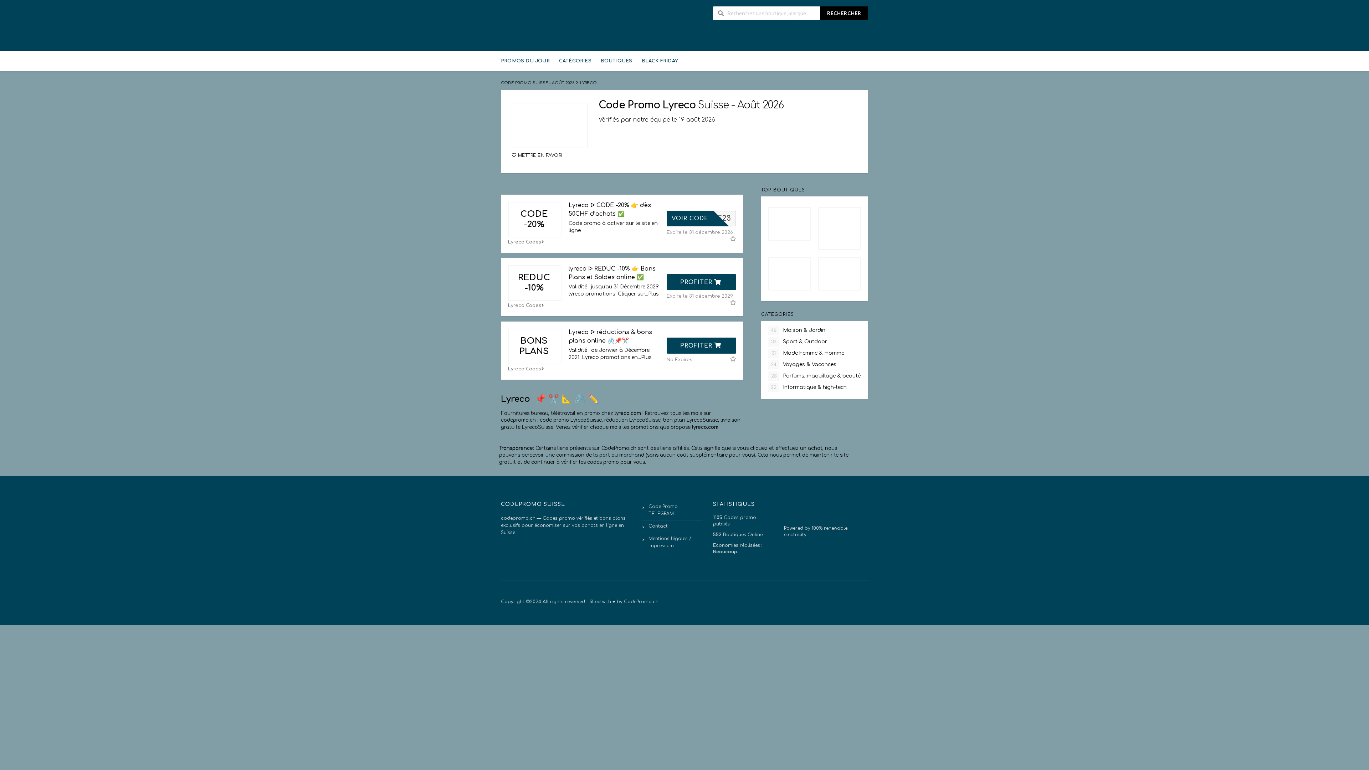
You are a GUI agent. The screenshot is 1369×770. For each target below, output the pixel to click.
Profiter (697, 282)
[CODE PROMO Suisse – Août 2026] (519, 26)
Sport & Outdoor (799, 341)
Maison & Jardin (798, 330)
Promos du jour (525, 60)
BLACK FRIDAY (660, 60)
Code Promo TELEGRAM (663, 510)
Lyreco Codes (524, 242)
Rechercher (844, 13)
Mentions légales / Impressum (669, 542)
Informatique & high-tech (809, 387)
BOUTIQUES (616, 60)
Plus (653, 294)
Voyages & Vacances (803, 364)
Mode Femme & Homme (808, 353)
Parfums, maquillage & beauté (816, 376)
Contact (658, 526)
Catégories (575, 60)
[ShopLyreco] (550, 125)
